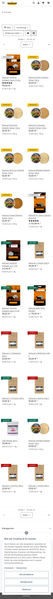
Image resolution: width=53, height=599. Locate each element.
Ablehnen (26, 589)
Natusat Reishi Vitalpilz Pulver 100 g (38, 78)
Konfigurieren (26, 582)
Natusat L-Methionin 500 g (39, 354)
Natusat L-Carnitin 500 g (12, 485)
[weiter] (48, 44)
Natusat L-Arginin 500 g (39, 398)
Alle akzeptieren (26, 574)
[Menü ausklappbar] (3, 1)
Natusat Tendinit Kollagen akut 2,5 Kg (10, 309)
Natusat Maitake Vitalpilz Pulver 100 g (39, 171)
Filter (8, 27)
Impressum (9, 568)
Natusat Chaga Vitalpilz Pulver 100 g (12, 216)
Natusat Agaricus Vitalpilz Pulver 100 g (13, 171)
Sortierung (21, 27)
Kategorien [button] (8, 528)
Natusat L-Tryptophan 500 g (11, 354)
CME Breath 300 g (9, 440)
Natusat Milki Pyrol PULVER (37, 309)
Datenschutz (21, 568)
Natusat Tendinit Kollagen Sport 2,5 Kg (11, 78)
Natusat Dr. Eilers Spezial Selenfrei (39, 216)
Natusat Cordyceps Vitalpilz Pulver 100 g (37, 126)
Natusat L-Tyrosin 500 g (39, 485)
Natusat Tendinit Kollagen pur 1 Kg (9, 264)
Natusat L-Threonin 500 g (13, 398)
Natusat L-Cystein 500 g (39, 263)
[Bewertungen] (7, 83)
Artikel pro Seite (12, 33)
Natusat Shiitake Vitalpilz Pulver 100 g (39, 442)
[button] (34, 2)
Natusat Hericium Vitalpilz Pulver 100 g (11, 126)
